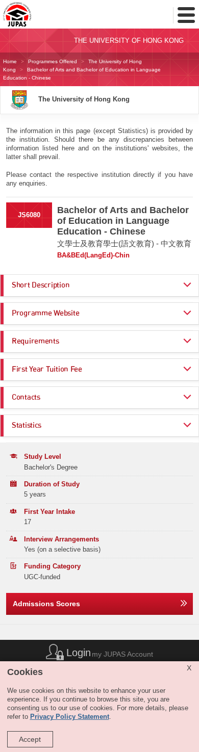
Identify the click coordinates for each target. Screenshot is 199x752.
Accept (30, 739)
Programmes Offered (52, 61)
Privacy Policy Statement (69, 716)
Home (10, 61)
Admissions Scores (46, 604)
